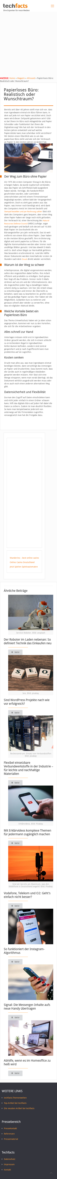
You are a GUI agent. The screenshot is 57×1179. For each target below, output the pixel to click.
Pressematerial (11, 1139)
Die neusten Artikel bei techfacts (19, 1108)
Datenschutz (9, 1159)
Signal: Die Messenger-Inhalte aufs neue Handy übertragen (27, 1006)
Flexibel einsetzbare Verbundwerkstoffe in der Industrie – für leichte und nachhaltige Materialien (28, 768)
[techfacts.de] (15, 7)
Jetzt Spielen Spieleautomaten (24, 567)
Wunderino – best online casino (24, 558)
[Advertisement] (28, 42)
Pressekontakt (10, 1128)
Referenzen (9, 1134)
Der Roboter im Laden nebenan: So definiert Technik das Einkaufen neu (27, 641)
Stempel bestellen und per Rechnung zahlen (23, 211)
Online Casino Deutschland (22, 562)
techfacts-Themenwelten (15, 1098)
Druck (24, 259)
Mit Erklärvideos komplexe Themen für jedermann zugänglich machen (27, 832)
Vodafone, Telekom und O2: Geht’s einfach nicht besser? (27, 895)
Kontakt (7, 1170)
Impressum (9, 1164)
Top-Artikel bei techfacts (15, 1103)
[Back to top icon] (51, 1173)
